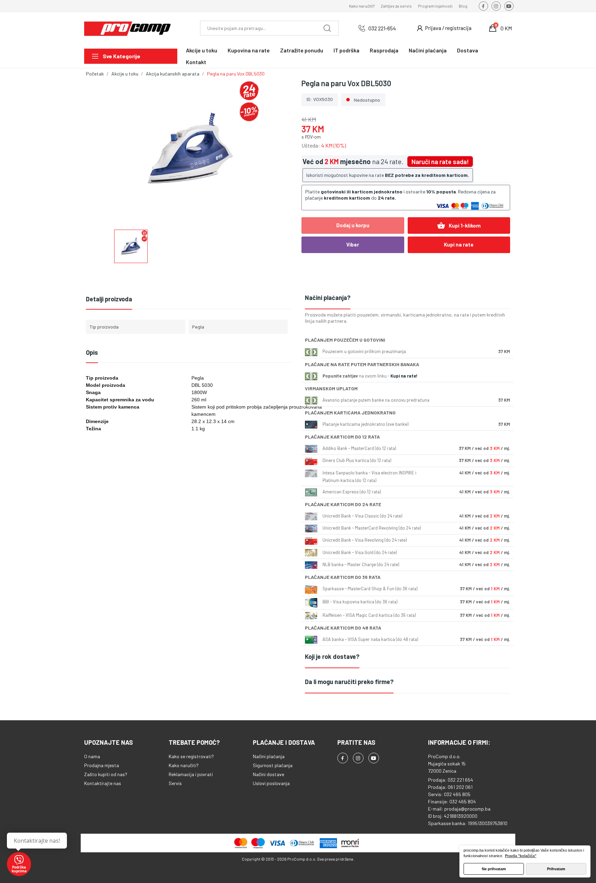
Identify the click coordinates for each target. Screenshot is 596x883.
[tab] (407, 298)
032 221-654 (382, 28)
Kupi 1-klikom (459, 225)
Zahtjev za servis (396, 5)
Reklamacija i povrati (191, 774)
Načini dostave (268, 774)
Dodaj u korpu (352, 225)
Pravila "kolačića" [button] (520, 856)
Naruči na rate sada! (440, 161)
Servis (175, 783)
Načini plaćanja (269, 756)
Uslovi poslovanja (271, 783)
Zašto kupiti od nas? (105, 774)
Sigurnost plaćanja (272, 765)
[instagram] (496, 6)
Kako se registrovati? (191, 756)
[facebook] (483, 6)
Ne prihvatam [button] (494, 869)
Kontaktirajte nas (102, 783)
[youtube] (509, 6)
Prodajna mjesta (101, 765)
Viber (352, 244)
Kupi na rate (459, 244)
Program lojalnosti (435, 5)
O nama (92, 756)
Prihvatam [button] (556, 869)
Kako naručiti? (362, 5)
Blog (463, 5)
